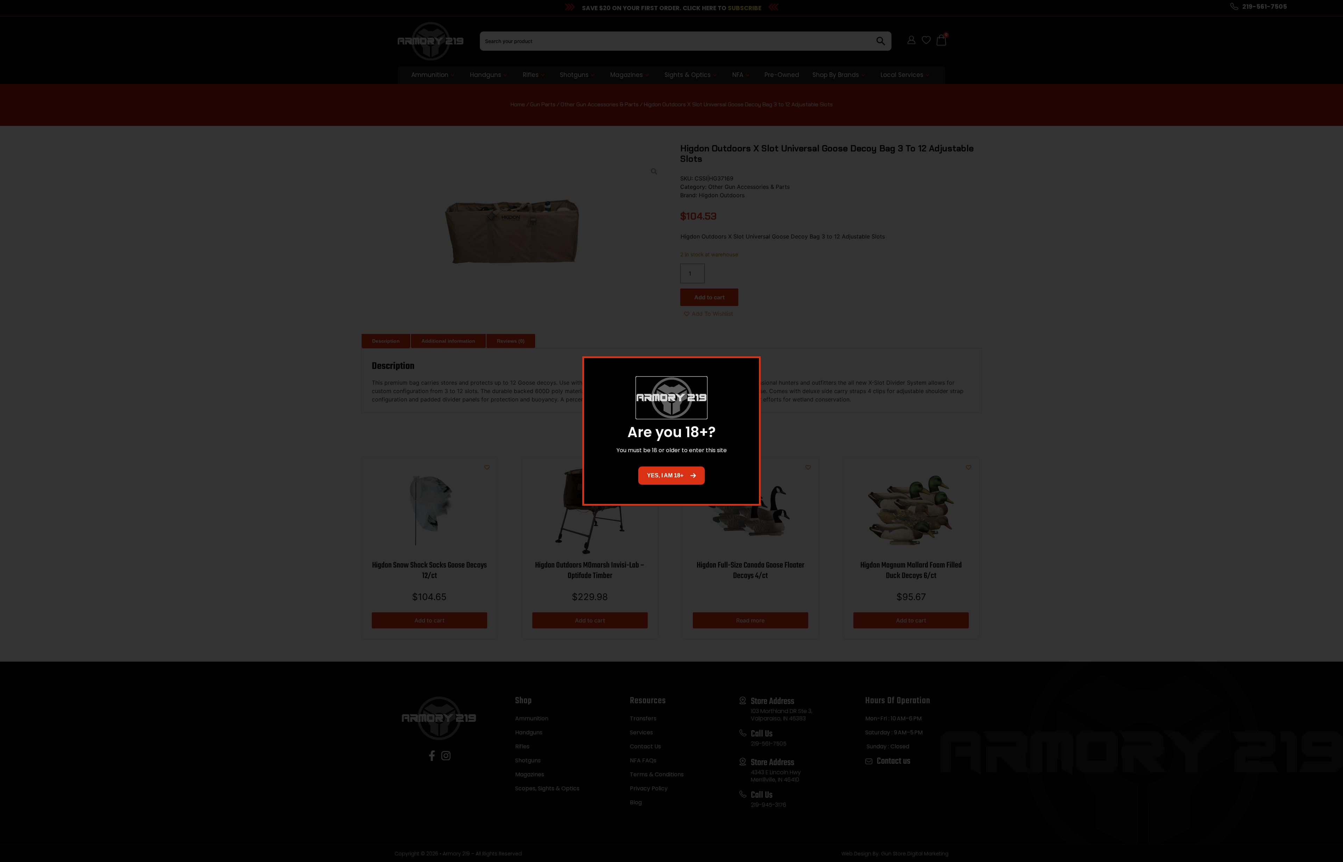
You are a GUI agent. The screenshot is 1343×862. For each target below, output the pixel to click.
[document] (671, 431)
